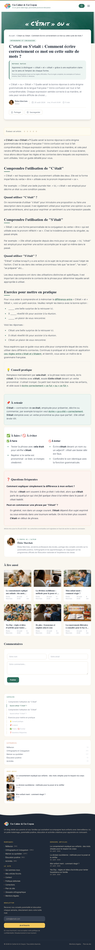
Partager (17, 112)
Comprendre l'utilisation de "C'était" (22, 702)
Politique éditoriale (12, 881)
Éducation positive (15, 857)
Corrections (10, 885)
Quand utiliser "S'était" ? (18, 713)
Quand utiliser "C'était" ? (18, 706)
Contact (8, 877)
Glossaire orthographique (15, 892)
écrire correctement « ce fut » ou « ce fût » (45, 385)
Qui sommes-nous (12, 870)
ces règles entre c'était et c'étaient (22, 353)
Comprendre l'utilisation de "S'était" (22, 710)
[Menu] (88, 5)
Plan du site (10, 888)
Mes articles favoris (13, 874)
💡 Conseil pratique (16, 721)
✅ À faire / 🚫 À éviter (17, 729)
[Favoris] (82, 6)
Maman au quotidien (16, 854)
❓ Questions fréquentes (18, 732)
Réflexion (11, 846)
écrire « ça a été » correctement (65, 411)
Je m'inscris (24, 925)
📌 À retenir (14, 725)
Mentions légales (12, 896)
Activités (11, 861)
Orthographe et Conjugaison (22, 41)
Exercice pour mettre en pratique (21, 717)
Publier (13, 680)
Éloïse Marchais (25, 542)
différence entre (63, 299)
